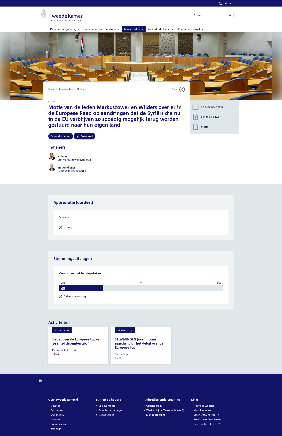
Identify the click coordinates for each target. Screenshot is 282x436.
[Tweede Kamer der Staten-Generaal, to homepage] (62, 15)
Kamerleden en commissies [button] (100, 29)
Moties (80, 89)
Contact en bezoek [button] (189, 29)
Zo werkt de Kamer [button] (159, 29)
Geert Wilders (65, 170)
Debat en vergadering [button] (63, 29)
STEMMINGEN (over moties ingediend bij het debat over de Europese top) (139, 343)
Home (51, 89)
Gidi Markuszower (68, 159)
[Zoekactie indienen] (230, 15)
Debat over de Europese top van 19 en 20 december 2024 (77, 341)
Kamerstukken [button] (132, 29)
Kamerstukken (65, 89)
